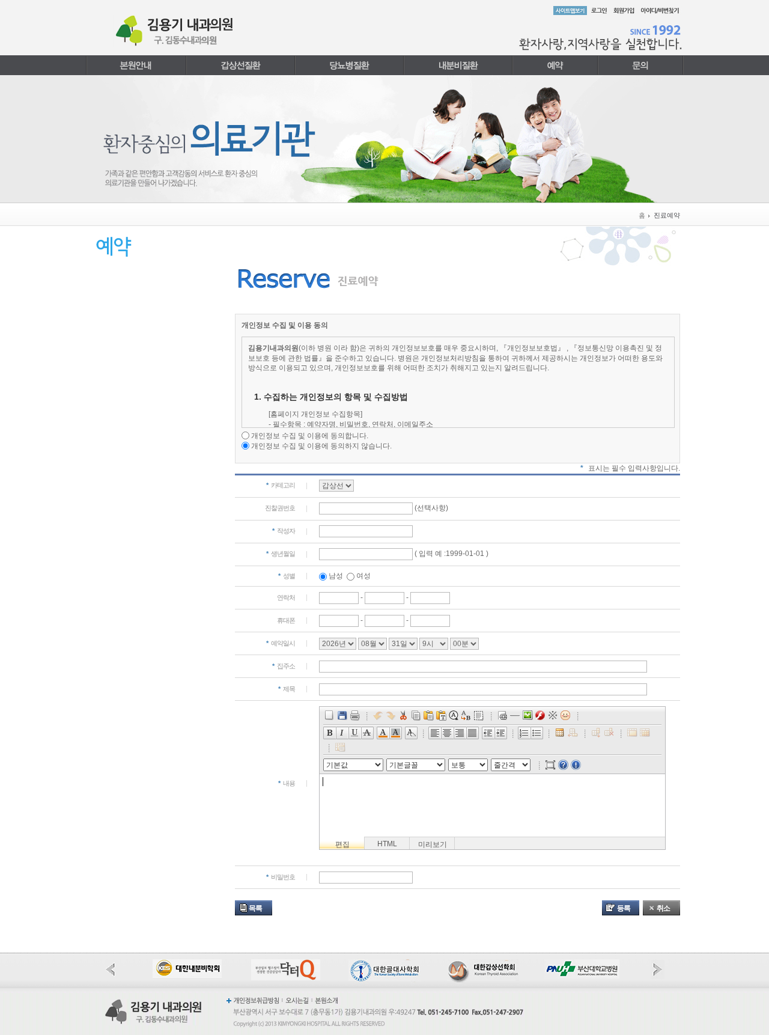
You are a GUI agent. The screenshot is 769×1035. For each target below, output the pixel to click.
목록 (255, 908)
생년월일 (280, 553)
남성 (336, 576)
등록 (623, 908)
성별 (286, 575)
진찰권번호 (280, 507)
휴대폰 (286, 620)
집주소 (283, 666)
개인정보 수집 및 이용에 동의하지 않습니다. (321, 446)
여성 (363, 576)
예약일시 (280, 643)
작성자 (283, 530)
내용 (286, 783)
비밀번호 (280, 877)
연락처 (286, 597)
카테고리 (280, 485)
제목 (286, 688)
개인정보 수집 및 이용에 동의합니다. (309, 436)
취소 (663, 908)
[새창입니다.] (187, 964)
